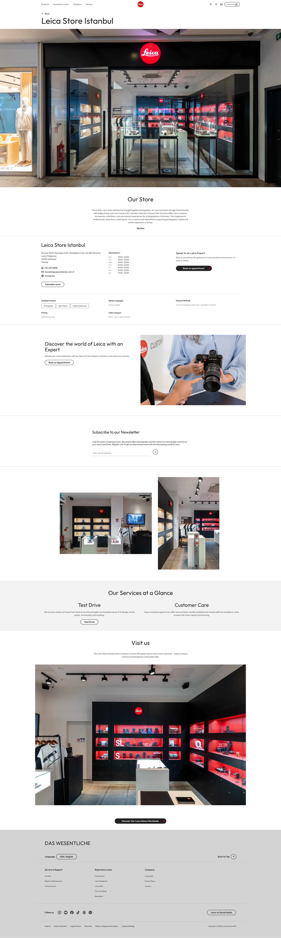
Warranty (88, 926)
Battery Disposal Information (106, 926)
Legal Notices (75, 926)
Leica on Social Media (221, 912)
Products (45, 4)
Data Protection (60, 926)
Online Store (230, 4)
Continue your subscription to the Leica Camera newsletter (155, 452)
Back (47, 13)
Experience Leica (61, 4)
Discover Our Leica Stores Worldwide (140, 821)
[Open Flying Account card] (216, 4)
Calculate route (52, 284)
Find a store (221, 4)
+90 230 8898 (51, 267)
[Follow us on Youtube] (66, 912)
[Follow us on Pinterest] (90, 912)
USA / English (66, 856)
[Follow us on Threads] (84, 912)
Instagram (50, 275)
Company (77, 4)
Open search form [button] (211, 4)
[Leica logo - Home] (140, 4)
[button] (233, 856)
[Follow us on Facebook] (72, 912)
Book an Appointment (59, 362)
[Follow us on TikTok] (78, 912)
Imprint (48, 926)
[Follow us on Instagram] (59, 912)
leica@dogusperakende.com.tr (59, 271)
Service (89, 4)
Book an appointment (193, 268)
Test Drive (89, 622)
